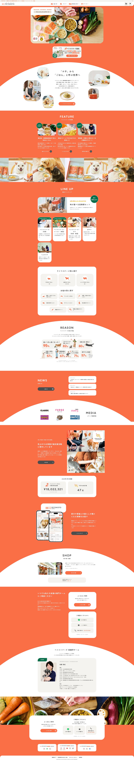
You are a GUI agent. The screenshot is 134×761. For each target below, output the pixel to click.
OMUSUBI (46, 462)
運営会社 (53, 757)
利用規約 (80, 757)
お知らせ (46, 389)
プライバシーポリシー (73, 757)
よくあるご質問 (82, 604)
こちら (68, 580)
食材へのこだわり (45, 151)
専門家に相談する (85, 151)
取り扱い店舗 (73, 572)
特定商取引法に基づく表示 (63, 757)
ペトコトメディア (79, 533)
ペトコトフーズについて (67, 103)
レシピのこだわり (65, 151)
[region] (67, 52)
